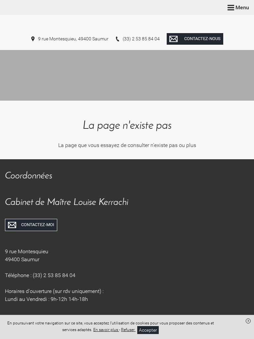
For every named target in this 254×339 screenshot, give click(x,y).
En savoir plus (106, 329)
